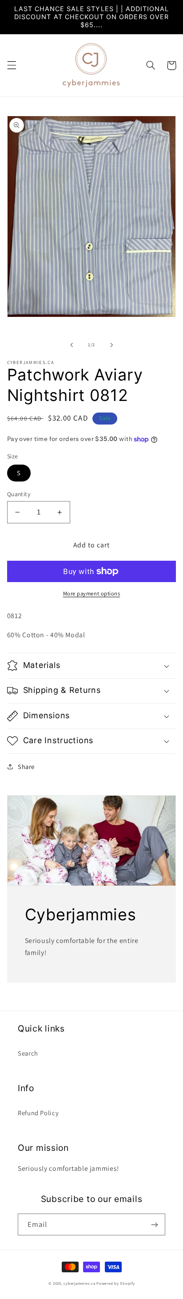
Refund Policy (38, 1113)
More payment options (91, 593)
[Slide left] (71, 345)
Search (28, 1053)
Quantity (18, 494)
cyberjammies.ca (79, 1283)
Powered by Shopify (115, 1283)
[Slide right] (111, 345)
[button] (11, 65)
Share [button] (26, 766)
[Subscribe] (154, 1224)
